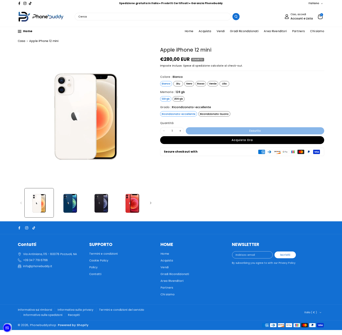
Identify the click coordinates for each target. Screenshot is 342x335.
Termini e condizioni (103, 254)
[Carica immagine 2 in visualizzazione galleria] (70, 203)
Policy (93, 267)
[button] (320, 17)
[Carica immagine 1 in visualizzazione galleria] (39, 203)
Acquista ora (242, 140)
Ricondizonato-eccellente (179, 114)
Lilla (225, 83)
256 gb (179, 99)
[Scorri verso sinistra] (21, 203)
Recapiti (74, 315)
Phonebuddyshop (43, 325)
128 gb (166, 99)
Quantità (166, 123)
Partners (166, 288)
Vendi (164, 267)
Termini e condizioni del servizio (121, 310)
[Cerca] (236, 16)
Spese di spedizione (196, 65)
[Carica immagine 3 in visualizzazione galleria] (101, 203)
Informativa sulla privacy (76, 310)
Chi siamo (167, 294)
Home (164, 254)
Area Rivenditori (171, 281)
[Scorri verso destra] (150, 203)
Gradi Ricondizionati (174, 274)
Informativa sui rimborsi (35, 310)
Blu (179, 83)
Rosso (201, 83)
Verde (213, 83)
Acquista (166, 260)
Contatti (95, 274)
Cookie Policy (98, 260)
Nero (190, 83)
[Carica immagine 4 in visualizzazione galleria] (132, 203)
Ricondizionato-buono (215, 114)
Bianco (167, 83)
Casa (21, 41)
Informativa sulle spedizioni (42, 315)
